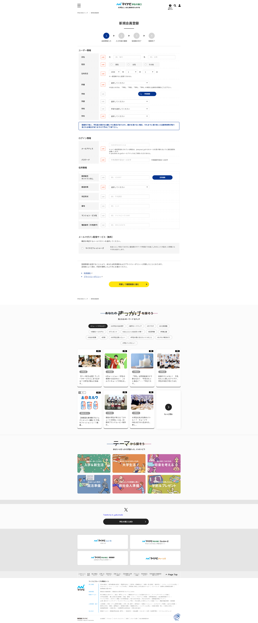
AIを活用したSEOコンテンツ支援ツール (146, 601)
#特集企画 (163, 331)
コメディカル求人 (145, 606)
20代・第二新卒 (128, 604)
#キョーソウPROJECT (98, 326)
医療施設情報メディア (158, 598)
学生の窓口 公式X (126, 521)
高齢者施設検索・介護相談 (167, 601)
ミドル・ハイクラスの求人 (169, 584)
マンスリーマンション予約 (125, 601)
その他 (151, 64)
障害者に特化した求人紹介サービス (139, 586)
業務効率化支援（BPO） (117, 611)
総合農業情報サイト (164, 596)
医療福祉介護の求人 (106, 588)
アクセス (109, 618)
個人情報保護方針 (144, 618)
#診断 (104, 337)
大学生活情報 (104, 596)
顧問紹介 (116, 606)
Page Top (172, 574)
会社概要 (102, 618)
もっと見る (168, 414)
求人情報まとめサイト (106, 594)
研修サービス (104, 611)
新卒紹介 (137, 604)
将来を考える (85, 413)
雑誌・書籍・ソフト (129, 596)
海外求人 (157, 584)
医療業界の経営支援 (124, 608)
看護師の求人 (134, 606)
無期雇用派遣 (104, 608)
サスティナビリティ (119, 618)
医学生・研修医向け (136, 584)
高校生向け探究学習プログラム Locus (123, 591)
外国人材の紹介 (136, 608)
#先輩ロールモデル (97, 331)
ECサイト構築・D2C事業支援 (119, 598)
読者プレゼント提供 (117, 574)
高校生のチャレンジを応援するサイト (139, 594)
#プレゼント (113, 331)
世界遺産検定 (153, 596)
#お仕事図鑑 (163, 326)
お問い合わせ (101, 574)
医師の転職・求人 (157, 606)
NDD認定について (144, 574)
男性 (117, 64)
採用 (127, 618)
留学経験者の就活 (114, 584)
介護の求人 (113, 608)
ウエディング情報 (142, 596)
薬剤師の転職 (124, 606)
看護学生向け (124, 584)
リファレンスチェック (165, 611)
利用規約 (87, 273)
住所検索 (162, 177)
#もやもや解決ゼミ (163, 337)
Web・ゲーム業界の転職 (114, 604)
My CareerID (146, 598)
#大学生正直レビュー (118, 337)
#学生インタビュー (129, 343)
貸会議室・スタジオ (139, 611)
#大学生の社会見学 (117, 326)
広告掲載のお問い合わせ (127, 574)
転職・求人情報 (148, 584)
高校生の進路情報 (105, 591)
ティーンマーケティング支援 (160, 594)
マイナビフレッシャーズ (94, 248)
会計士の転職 (171, 604)
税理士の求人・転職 (106, 606)
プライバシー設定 (137, 574)
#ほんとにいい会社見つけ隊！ (133, 331)
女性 (134, 64)
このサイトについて (82, 574)
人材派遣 (102, 604)
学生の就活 (103, 584)
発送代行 (128, 611)
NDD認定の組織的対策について (155, 574)
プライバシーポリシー (92, 276)
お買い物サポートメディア (107, 601)
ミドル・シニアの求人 (120, 586)
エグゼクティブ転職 (159, 604)
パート (110, 586)
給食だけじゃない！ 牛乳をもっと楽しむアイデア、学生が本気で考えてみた (168, 378)
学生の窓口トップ (82, 12)
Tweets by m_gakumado (113, 515)
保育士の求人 (168, 606)
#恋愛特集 (151, 331)
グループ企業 (133, 618)
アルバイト (103, 586)
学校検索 (147, 94)
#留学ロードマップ (135, 326)
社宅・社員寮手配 (152, 611)
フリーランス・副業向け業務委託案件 (162, 586)
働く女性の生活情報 (115, 596)
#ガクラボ (150, 326)
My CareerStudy (135, 598)
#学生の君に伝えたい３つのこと (141, 337)
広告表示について (109, 574)
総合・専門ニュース (120, 594)
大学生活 (83, 371)
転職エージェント (147, 604)
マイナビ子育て (104, 598)
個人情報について (95, 574)
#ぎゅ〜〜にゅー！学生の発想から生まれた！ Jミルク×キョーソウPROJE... (116, 378)
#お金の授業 (92, 337)
